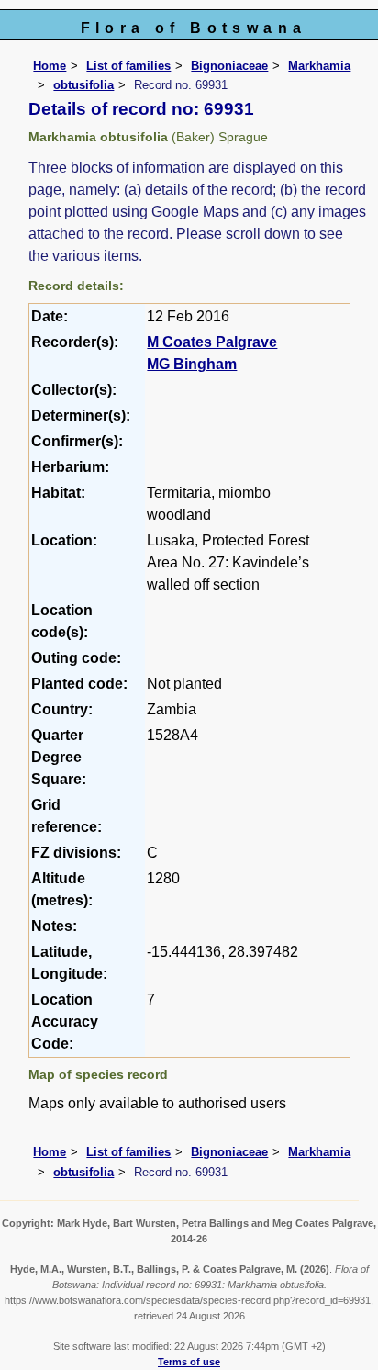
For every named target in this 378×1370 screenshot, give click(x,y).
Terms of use (189, 1361)
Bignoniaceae (229, 66)
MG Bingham (192, 364)
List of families (128, 66)
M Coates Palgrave (212, 342)
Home (49, 66)
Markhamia (319, 66)
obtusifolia (83, 85)
